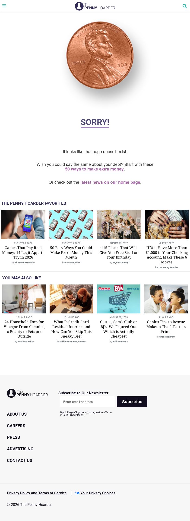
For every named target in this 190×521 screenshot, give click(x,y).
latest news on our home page (110, 182)
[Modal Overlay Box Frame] (104, 404)
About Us (17, 414)
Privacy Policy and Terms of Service (37, 493)
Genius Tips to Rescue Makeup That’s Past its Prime (166, 326)
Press (13, 437)
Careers (16, 425)
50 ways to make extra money (94, 169)
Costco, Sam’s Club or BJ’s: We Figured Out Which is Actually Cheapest (118, 329)
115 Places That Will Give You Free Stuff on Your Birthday (118, 252)
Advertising (20, 448)
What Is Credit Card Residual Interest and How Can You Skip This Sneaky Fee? (71, 329)
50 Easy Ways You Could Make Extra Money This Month (71, 252)
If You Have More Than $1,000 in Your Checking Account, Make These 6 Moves (167, 255)
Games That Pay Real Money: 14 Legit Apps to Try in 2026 (23, 252)
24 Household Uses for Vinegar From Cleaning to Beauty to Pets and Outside (24, 329)
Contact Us (19, 460)
